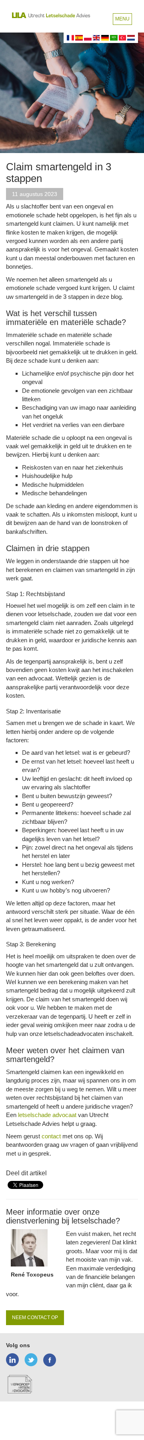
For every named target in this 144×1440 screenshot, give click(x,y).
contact (51, 1136)
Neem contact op (35, 1317)
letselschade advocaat (47, 1114)
